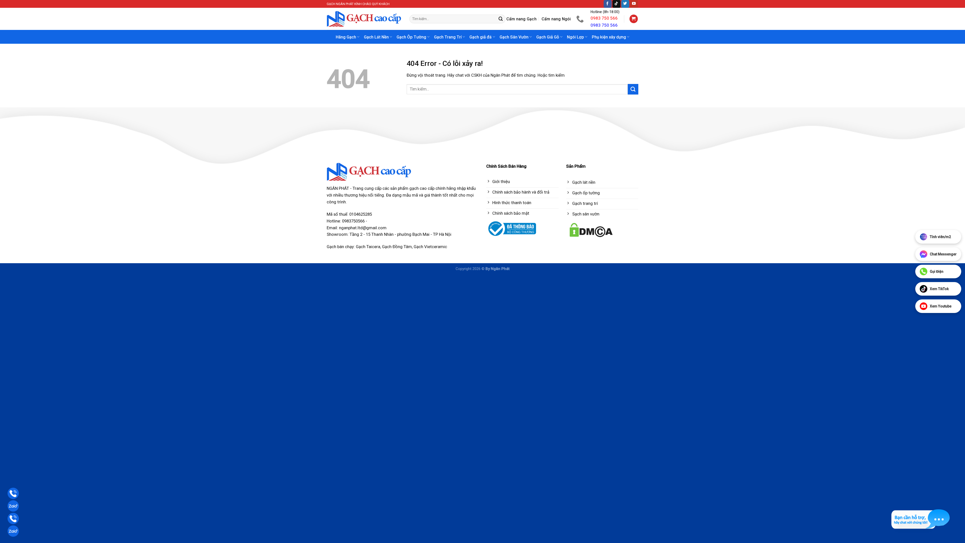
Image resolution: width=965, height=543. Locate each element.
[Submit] (500, 19)
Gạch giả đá (480, 36)
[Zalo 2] (13, 531)
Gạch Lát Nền (376, 36)
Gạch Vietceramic (430, 246)
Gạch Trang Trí (448, 36)
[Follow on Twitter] (625, 4)
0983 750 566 (604, 18)
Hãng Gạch (346, 36)
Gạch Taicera (368, 246)
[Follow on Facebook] (608, 4)
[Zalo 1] (13, 506)
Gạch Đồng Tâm (397, 246)
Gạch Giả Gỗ (547, 36)
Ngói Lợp (575, 36)
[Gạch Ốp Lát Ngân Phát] (364, 19)
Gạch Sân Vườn (514, 36)
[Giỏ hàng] (634, 19)
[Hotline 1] (13, 493)
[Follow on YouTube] (634, 4)
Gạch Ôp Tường (411, 36)
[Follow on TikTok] (616, 4)
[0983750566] (580, 19)
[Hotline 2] (13, 518)
